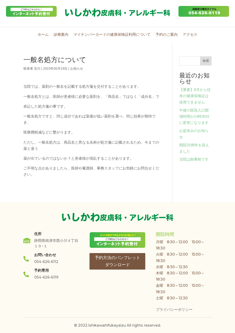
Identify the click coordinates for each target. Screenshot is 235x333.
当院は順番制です (194, 159)
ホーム (43, 35)
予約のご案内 (167, 35)
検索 (206, 61)
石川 (37, 68)
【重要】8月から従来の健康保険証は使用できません (195, 96)
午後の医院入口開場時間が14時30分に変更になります (194, 116)
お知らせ (76, 68)
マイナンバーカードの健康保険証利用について (112, 35)
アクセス (190, 35)
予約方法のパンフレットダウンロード (117, 261)
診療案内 (61, 35)
